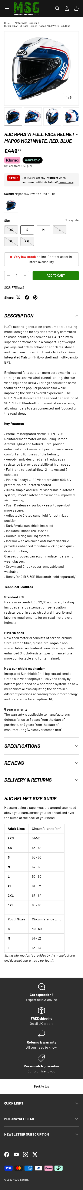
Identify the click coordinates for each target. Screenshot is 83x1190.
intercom (52, 177)
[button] (76, 8)
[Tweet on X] (18, 297)
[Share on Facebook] (27, 297)
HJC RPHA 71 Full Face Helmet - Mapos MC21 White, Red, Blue (37, 25)
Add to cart (56, 275)
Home (7, 23)
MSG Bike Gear (20, 1179)
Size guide (72, 220)
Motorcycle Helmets (26, 22)
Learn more (66, 182)
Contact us (55, 256)
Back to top (41, 1086)
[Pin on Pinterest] (35, 297)
